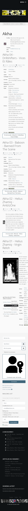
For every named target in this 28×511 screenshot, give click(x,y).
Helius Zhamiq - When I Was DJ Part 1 (16, 448)
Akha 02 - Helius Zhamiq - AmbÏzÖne (13, 202)
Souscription (6, 422)
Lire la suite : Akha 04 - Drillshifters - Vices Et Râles (14, 136)
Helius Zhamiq (7, 302)
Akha (11, 51)
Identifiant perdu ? (7, 387)
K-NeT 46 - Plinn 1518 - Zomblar (14, 442)
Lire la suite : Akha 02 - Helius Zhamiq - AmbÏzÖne (14, 234)
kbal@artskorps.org (15, 48)
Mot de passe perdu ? (8, 385)
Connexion (14, 381)
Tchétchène (15, 92)
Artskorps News (7, 413)
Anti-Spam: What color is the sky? (11, 416)
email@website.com (7, 405)
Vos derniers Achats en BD (9, 491)
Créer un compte (7, 389)
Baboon (10, 157)
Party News (15, 413)
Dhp (22, 182)
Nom (4, 400)
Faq (20, 497)
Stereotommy (15, 90)
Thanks (16, 497)
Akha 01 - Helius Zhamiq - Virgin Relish (13, 244)
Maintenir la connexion (9, 352)
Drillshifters (11, 69)
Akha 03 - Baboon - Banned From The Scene (13, 145)
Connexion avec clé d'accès (14, 377)
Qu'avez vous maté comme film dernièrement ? (13, 488)
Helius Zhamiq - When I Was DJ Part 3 (16, 450)
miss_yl (19, 104)
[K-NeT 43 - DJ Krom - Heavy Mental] (14, 501)
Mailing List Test (7, 414)
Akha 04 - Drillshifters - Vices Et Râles (14, 58)
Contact (11, 497)
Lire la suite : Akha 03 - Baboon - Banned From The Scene (14, 192)
